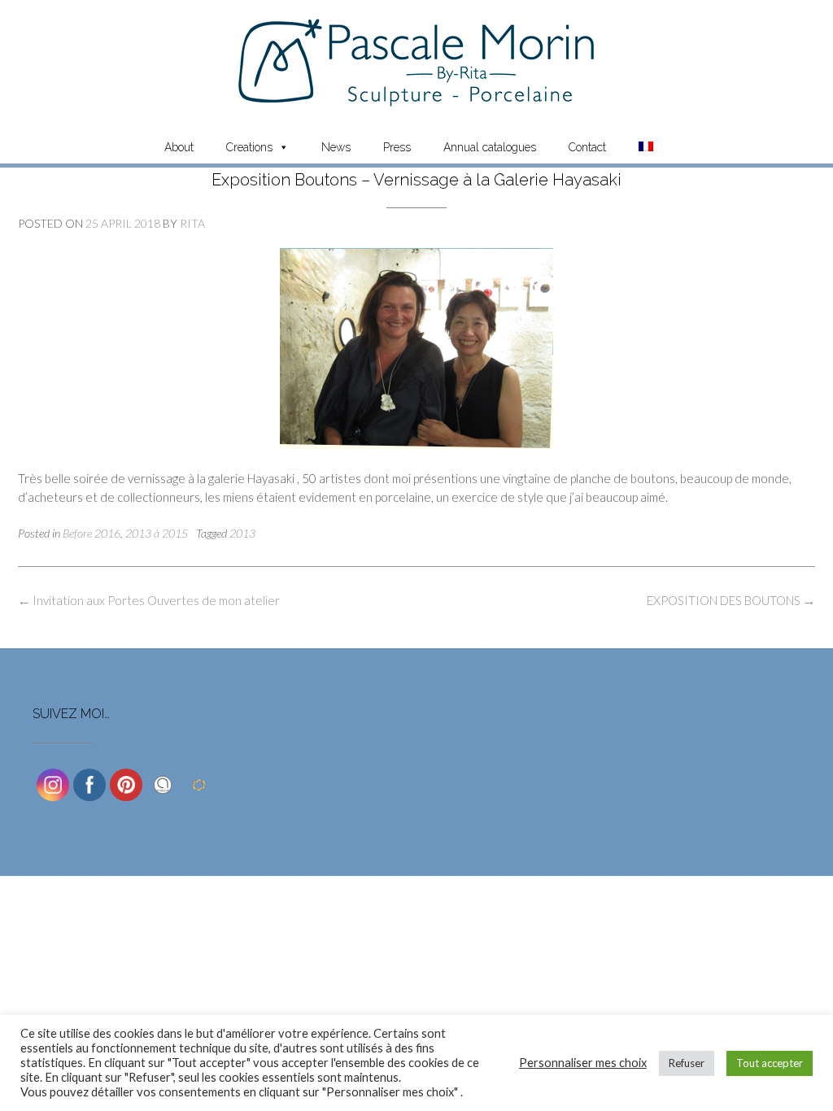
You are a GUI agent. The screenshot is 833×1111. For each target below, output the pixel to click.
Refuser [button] (686, 1063)
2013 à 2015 (156, 533)
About (179, 147)
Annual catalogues (489, 147)
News (336, 147)
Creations (249, 147)
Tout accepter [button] (769, 1063)
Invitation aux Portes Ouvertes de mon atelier (149, 600)
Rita (192, 223)
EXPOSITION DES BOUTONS (731, 600)
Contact (587, 147)
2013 (242, 533)
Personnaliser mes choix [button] (583, 1063)
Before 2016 (91, 533)
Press (397, 147)
